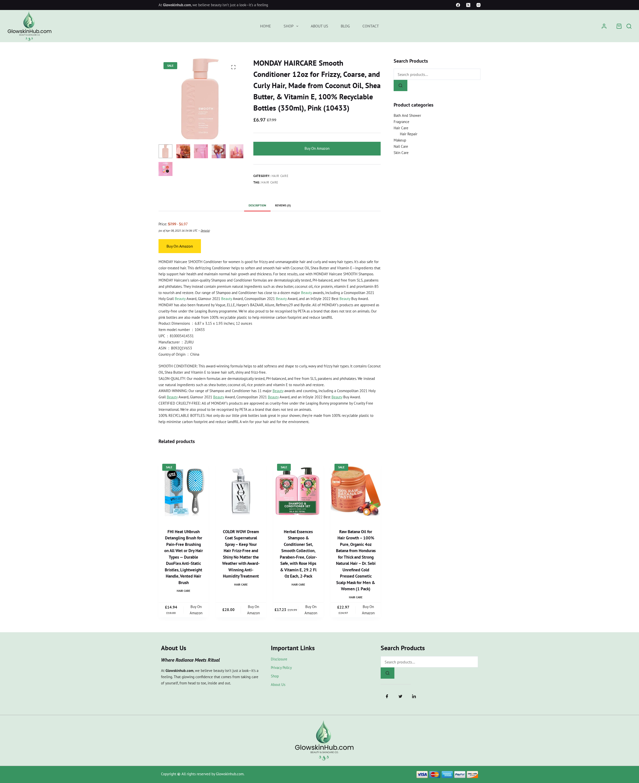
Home (265, 25)
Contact (370, 25)
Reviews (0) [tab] (283, 205)
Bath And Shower (407, 115)
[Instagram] (478, 5)
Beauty (306, 292)
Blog (345, 25)
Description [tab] (257, 205)
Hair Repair (408, 134)
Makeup (400, 140)
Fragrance (401, 121)
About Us (319, 25)
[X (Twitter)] (468, 5)
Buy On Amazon (317, 148)
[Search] (629, 26)
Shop (289, 25)
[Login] (604, 26)
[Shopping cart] (619, 26)
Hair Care (280, 176)
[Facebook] (458, 5)
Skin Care (401, 152)
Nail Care (401, 146)
